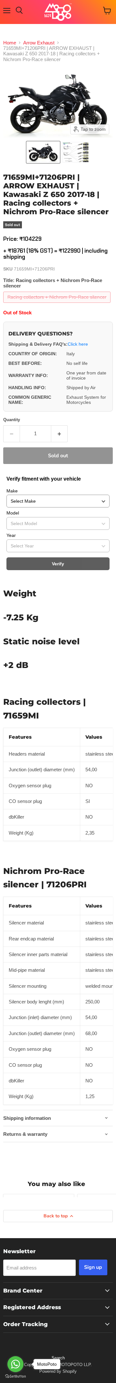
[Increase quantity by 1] (59, 433)
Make (12, 490)
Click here (78, 344)
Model (12, 512)
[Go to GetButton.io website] (15, 1376)
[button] (43, 152)
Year (11, 535)
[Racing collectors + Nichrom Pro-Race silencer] (57, 304)
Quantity (11, 419)
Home (9, 42)
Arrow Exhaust (38, 42)
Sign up (93, 1267)
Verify (58, 563)
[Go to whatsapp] (15, 1364)
